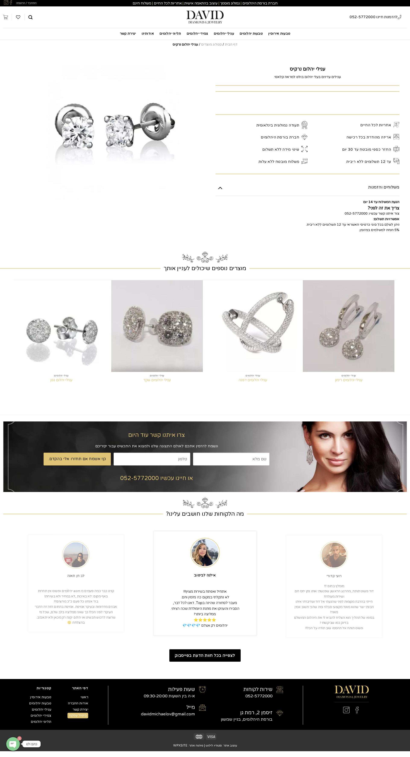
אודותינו (148, 33)
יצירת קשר (128, 33)
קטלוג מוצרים (211, 44)
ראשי (84, 697)
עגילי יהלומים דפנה (253, 380)
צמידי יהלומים (197, 33)
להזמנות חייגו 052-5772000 (374, 17)
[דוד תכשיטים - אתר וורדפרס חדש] (205, 17)
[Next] (16, 339)
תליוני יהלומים (170, 33)
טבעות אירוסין (279, 33)
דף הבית (231, 44)
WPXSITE (180, 745)
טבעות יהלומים (251, 33)
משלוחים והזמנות (383, 187)
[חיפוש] (30, 17)
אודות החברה (78, 703)
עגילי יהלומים (224, 33)
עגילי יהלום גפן (61, 380)
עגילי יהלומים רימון (349, 380)
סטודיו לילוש (214, 745)
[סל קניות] (5, 17)
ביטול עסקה (78, 715)
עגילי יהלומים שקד (157, 380)
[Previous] (394, 339)
